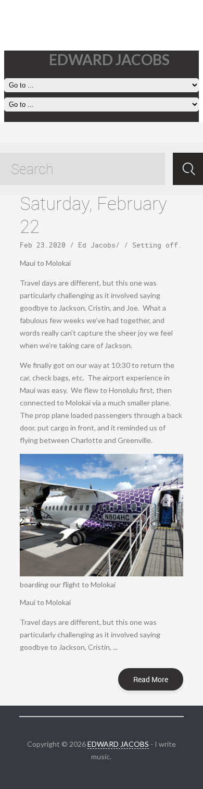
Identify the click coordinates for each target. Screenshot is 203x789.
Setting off (155, 245)
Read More (150, 679)
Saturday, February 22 (93, 214)
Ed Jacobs (97, 245)
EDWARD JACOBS (118, 743)
